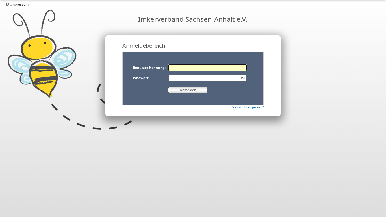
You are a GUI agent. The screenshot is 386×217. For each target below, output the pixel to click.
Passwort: (141, 77)
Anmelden (188, 90)
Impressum (19, 4)
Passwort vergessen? (247, 107)
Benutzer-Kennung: (149, 67)
